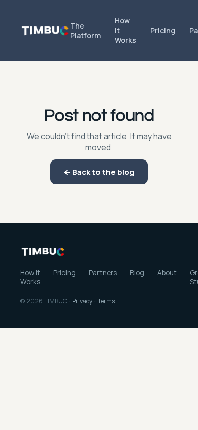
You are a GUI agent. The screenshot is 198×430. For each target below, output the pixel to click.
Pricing (162, 30)
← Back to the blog (99, 172)
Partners (103, 272)
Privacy (82, 301)
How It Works (125, 30)
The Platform (85, 30)
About (167, 272)
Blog (137, 272)
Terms (106, 301)
